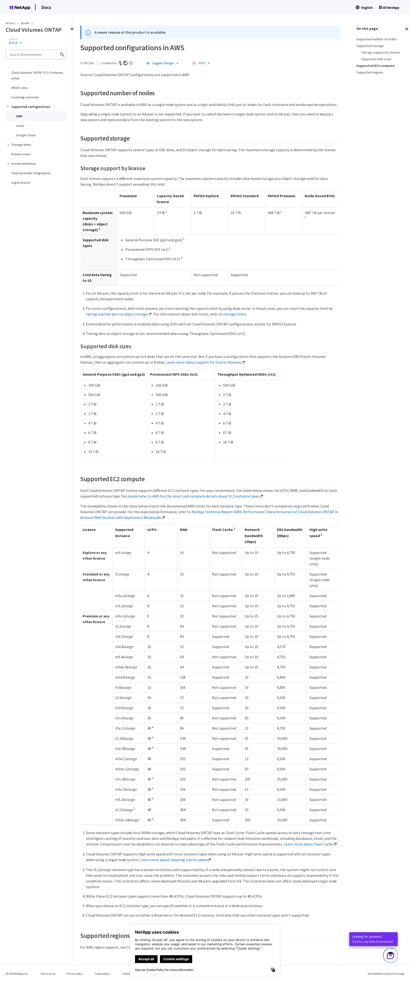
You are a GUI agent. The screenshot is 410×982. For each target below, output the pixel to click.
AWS (19, 116)
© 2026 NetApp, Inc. (17, 973)
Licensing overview (25, 97)
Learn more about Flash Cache (308, 844)
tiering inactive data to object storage (117, 314)
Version (13, 39)
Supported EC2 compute (375, 66)
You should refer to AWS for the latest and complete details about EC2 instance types (190, 496)
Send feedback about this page (386, 973)
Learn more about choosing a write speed (173, 859)
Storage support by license (380, 52)
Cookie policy (102, 973)
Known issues (21, 154)
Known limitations (23, 163)
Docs (46, 7)
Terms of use (47, 973)
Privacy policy (75, 973)
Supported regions (369, 72)
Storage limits (21, 144)
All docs (10, 23)
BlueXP (25, 23)
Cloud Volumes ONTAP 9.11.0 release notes (37, 75)
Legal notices (20, 182)
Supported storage (370, 46)
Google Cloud (25, 135)
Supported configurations (30, 107)
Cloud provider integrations (31, 173)
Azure (20, 125)
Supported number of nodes (376, 39)
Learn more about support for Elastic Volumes (203, 362)
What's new (19, 88)
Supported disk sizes (376, 59)
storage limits (234, 314)
